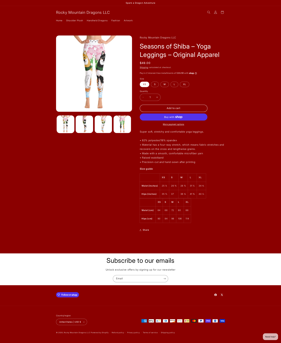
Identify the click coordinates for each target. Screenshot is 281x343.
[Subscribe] (164, 278)
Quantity (144, 91)
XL (184, 84)
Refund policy (118, 333)
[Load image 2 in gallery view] (84, 124)
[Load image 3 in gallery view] (103, 124)
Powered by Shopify (99, 333)
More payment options (173, 124)
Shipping (144, 67)
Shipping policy (168, 333)
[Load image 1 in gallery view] (65, 124)
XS (144, 84)
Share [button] (146, 230)
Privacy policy (133, 333)
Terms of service (150, 333)
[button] (208, 12)
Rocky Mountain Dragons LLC (77, 333)
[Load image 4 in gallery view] (122, 124)
